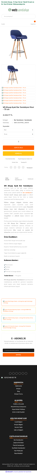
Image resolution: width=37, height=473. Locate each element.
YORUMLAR (30, 179)
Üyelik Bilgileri (18, 422)
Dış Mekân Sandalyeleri (18, 448)
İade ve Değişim (18, 430)
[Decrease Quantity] (4, 141)
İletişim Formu (18, 394)
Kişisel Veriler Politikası (18, 409)
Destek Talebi (18, 427)
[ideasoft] (9, 472)
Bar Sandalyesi (19, 120)
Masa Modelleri (18, 453)
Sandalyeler (28, 120)
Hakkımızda (18, 386)
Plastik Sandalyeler (18, 445)
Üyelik (3, 24)
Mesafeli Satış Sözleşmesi (18, 406)
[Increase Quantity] (32, 141)
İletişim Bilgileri (18, 424)
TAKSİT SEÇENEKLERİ (18, 179)
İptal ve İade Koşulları (18, 412)
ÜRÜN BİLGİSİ (7, 179)
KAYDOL (18, 355)
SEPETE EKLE (18, 148)
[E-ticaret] (18, 471)
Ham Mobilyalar (18, 450)
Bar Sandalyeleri (18, 440)
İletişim (18, 388)
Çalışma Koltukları (18, 442)
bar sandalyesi (27, 192)
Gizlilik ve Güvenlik (18, 404)
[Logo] (18, 10)
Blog (18, 391)
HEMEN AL (18, 153)
